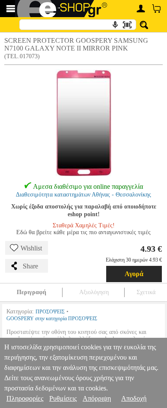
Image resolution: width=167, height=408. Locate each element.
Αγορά (134, 273)
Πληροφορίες (24, 398)
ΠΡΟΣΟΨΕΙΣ (50, 312)
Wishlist (31, 248)
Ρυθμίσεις (63, 398)
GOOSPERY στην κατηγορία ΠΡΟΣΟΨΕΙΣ (51, 319)
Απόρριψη (97, 398)
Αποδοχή (133, 398)
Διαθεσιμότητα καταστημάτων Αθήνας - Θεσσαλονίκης (83, 194)
